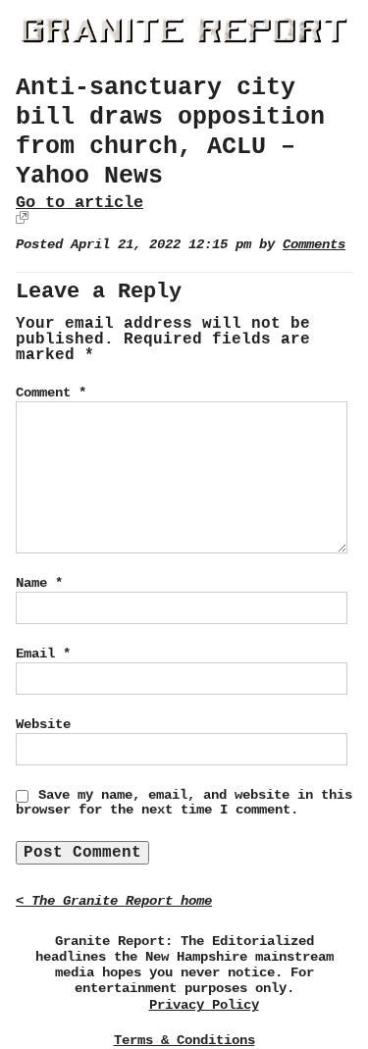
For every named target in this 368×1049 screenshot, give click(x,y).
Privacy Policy (204, 1005)
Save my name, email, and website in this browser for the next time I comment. (184, 802)
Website (43, 724)
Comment (51, 392)
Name (39, 583)
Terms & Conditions (184, 1040)
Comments (314, 244)
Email (43, 653)
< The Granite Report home (114, 901)
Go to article (79, 202)
